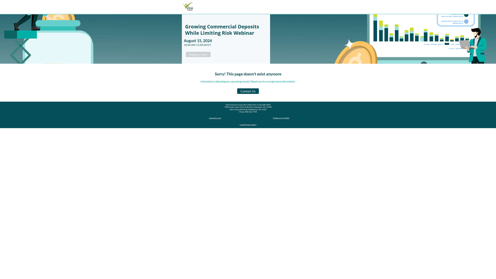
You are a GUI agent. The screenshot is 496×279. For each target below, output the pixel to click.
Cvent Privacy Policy (248, 125)
